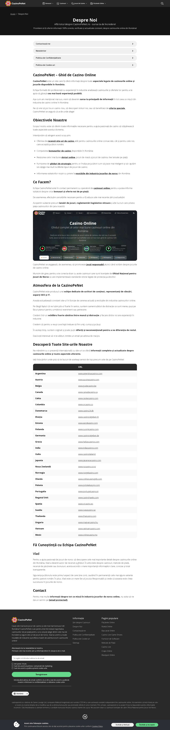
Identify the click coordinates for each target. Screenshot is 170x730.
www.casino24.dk (86, 410)
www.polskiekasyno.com (89, 485)
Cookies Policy (97, 726)
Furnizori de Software (110, 638)
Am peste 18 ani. (20, 664)
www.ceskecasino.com (88, 398)
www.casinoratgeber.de (88, 435)
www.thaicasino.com (87, 516)
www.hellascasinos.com (88, 441)
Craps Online (107, 651)
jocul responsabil (95, 264)
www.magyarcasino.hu (88, 522)
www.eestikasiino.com (88, 423)
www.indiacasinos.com (88, 447)
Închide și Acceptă (147, 725)
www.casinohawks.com (88, 497)
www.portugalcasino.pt (88, 491)
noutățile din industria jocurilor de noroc (97, 173)
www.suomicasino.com (88, 429)
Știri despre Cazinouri (81, 622)
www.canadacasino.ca (87, 392)
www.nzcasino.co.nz (87, 466)
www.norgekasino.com (88, 472)
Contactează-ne (79, 630)
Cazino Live (106, 647)
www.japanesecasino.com (89, 460)
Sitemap (76, 643)
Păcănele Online (108, 622)
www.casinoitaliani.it (87, 454)
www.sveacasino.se (87, 510)
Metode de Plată (108, 643)
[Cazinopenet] (18, 3)
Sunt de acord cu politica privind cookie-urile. (30, 668)
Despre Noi (77, 626)
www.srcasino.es (85, 503)
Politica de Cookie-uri (81, 638)
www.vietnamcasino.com (89, 528)
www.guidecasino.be (87, 385)
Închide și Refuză (122, 725)
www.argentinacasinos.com (90, 373)
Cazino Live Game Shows (112, 634)
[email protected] (58, 600)
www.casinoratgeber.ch (88, 417)
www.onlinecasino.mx (87, 534)
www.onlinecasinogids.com (90, 479)
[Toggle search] (162, 3)
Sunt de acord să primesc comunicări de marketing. (33, 666)
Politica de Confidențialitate (84, 634)
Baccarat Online (108, 630)
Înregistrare (41, 674)
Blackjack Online (108, 655)
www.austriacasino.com (88, 379)
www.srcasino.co (85, 404)
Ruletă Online (107, 626)
